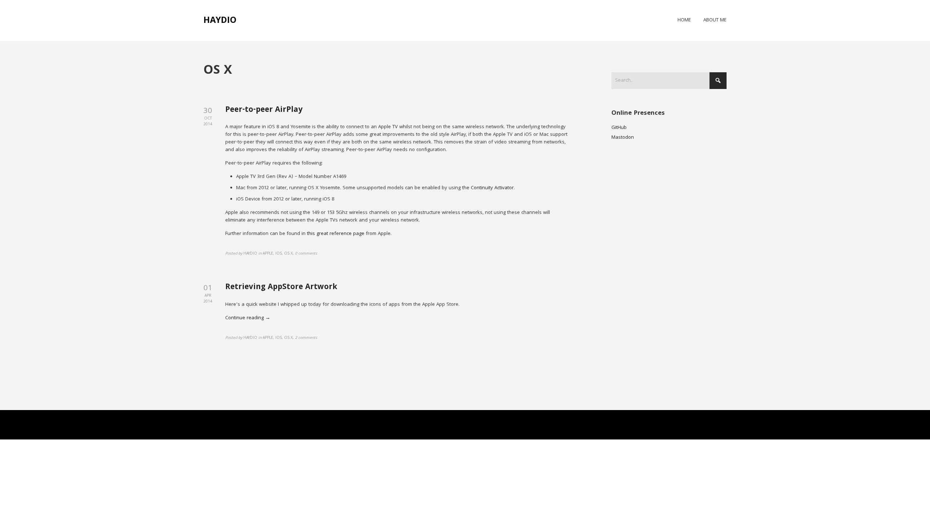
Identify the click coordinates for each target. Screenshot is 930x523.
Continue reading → (247, 318)
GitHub (619, 128)
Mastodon (622, 138)
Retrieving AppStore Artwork (281, 287)
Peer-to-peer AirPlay (264, 110)
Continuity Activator (492, 188)
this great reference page (335, 234)
